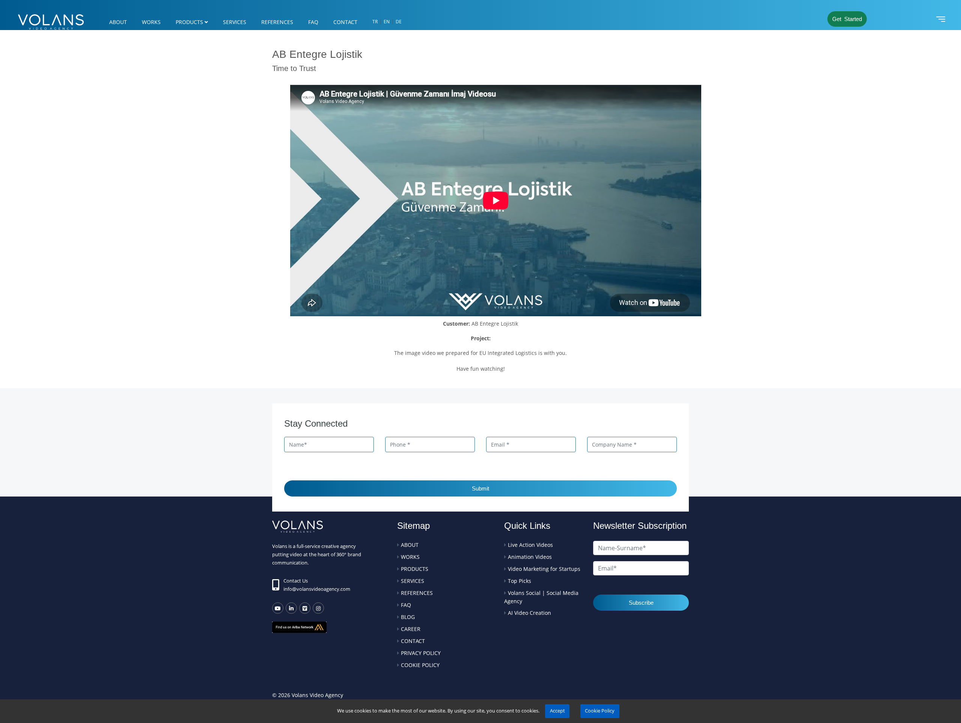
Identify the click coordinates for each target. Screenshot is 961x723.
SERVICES (234, 22)
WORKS (151, 22)
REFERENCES (277, 22)
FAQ (313, 22)
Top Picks (519, 580)
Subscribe (641, 602)
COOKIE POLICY (420, 665)
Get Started (847, 19)
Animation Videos (530, 556)
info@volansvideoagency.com (316, 589)
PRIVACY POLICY (421, 653)
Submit (480, 488)
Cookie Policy (600, 711)
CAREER (410, 628)
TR (375, 21)
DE (399, 21)
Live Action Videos (530, 544)
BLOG (408, 616)
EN (387, 21)
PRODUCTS (189, 22)
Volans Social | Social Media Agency (541, 597)
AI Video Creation (529, 612)
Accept (557, 711)
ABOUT (118, 22)
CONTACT (345, 22)
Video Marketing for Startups (544, 568)
